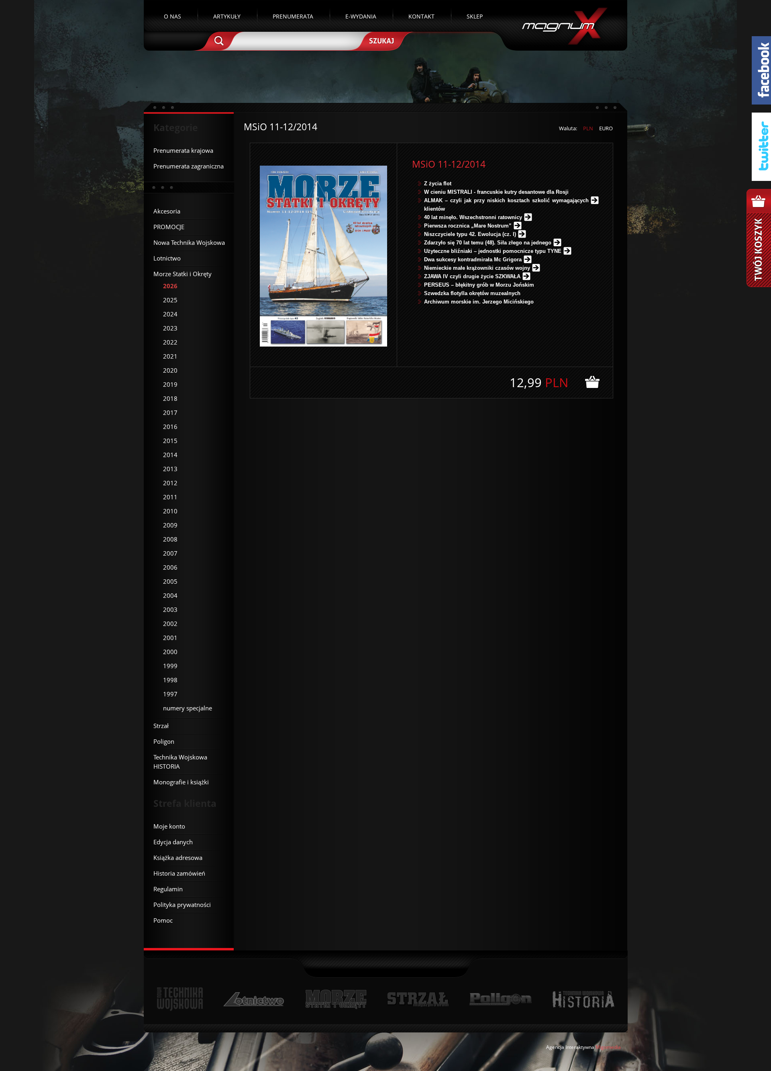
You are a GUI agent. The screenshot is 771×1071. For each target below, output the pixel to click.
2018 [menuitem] (170, 398)
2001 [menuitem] (170, 638)
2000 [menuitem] (170, 652)
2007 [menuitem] (170, 553)
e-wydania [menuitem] (360, 16)
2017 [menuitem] (170, 412)
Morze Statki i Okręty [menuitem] (182, 274)
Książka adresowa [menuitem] (177, 858)
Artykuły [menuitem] (227, 16)
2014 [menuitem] (170, 455)
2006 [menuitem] (170, 567)
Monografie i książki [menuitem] (181, 782)
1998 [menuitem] (170, 680)
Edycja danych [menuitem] (173, 842)
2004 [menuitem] (170, 595)
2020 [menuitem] (170, 370)
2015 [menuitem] (170, 441)
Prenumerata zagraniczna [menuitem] (188, 166)
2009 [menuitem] (170, 525)
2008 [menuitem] (170, 539)
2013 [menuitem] (170, 469)
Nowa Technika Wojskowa (180, 999)
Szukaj (381, 40)
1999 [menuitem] (170, 666)
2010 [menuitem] (170, 511)
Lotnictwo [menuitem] (167, 258)
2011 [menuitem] (170, 497)
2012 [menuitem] (170, 483)
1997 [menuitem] (170, 694)
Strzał (418, 999)
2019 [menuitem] (170, 384)
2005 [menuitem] (170, 581)
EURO (606, 128)
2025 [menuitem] (170, 300)
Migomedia (608, 1047)
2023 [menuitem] (170, 328)
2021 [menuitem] (170, 356)
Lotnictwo (254, 999)
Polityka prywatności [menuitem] (182, 905)
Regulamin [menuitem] (168, 889)
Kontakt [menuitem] (421, 16)
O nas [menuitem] (172, 16)
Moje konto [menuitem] (169, 826)
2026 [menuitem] (170, 286)
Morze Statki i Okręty (335, 999)
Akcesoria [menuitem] (166, 211)
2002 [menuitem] (170, 624)
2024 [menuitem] (170, 314)
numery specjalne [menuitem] (187, 708)
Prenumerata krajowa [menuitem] (183, 150)
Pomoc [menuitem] (163, 920)
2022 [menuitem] (170, 342)
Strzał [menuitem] (161, 726)
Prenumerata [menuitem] (293, 16)
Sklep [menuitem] (475, 16)
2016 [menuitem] (170, 427)
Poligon (500, 999)
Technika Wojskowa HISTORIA (583, 999)
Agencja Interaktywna (570, 1047)
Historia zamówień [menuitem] (179, 873)
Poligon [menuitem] (163, 741)
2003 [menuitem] (170, 609)
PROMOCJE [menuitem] (168, 227)
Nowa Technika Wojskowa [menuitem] (189, 242)
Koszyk (759, 238)
